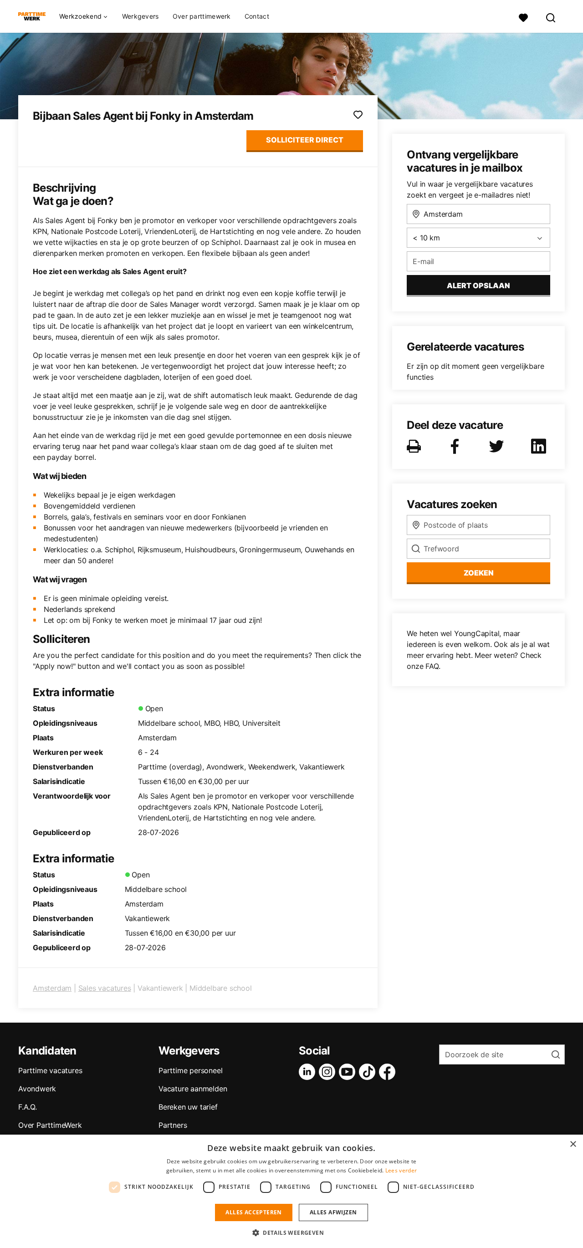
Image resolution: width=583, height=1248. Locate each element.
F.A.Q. (27, 1106)
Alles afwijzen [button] (333, 1212)
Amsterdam (52, 988)
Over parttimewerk (202, 16)
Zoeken (479, 572)
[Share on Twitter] (498, 446)
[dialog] (291, 1191)
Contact (257, 16)
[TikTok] (369, 1072)
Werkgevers (140, 16)
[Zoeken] (551, 17)
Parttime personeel (190, 1070)
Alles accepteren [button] (253, 1212)
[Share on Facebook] (456, 446)
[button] (291, 1232)
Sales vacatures (104, 988)
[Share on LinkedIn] (540, 446)
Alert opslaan (478, 285)
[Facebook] (389, 1072)
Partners (173, 1125)
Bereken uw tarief (188, 1106)
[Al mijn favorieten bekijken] (523, 17)
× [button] (572, 1144)
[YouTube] (349, 1072)
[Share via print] (415, 446)
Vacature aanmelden (193, 1088)
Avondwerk (37, 1088)
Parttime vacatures (50, 1070)
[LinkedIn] (309, 1072)
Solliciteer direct (304, 139)
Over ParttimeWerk (50, 1125)
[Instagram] (329, 1072)
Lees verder (401, 1170)
